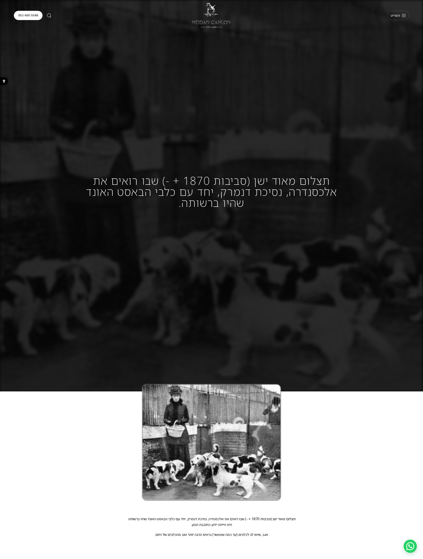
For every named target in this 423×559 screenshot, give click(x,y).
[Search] (49, 15)
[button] (4, 81)
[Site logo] (211, 15)
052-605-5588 (28, 15)
